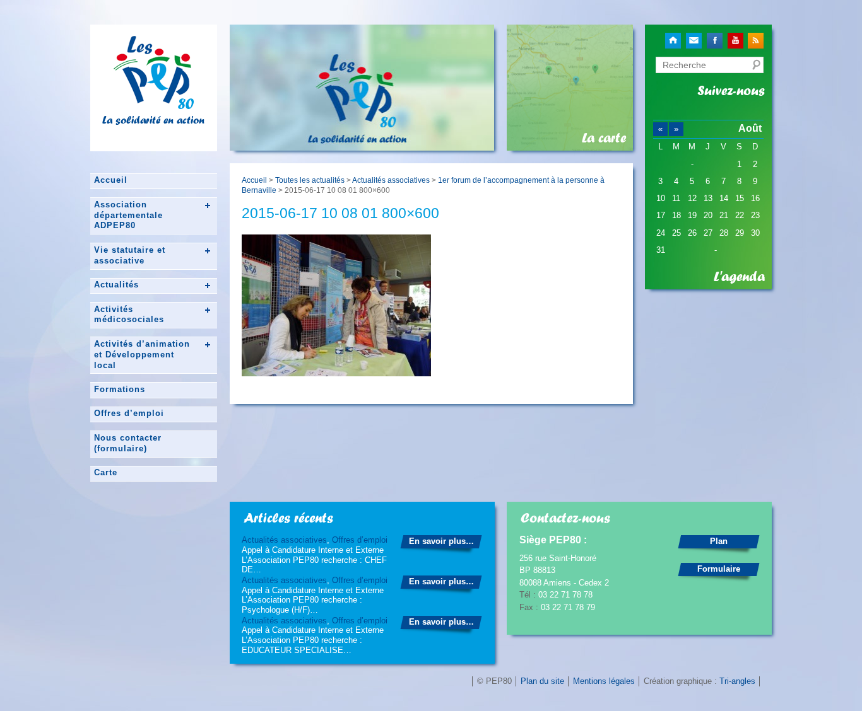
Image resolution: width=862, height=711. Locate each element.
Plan (719, 541)
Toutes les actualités (310, 180)
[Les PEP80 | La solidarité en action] (153, 104)
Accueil (110, 180)
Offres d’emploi (129, 413)
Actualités (116, 284)
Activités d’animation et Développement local (142, 354)
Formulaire (718, 569)
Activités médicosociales (129, 314)
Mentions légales (604, 681)
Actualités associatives (391, 180)
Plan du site (542, 681)
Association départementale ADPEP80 (128, 215)
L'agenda (739, 276)
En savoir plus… (441, 541)
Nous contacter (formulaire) (128, 443)
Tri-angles (737, 681)
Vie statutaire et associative (129, 255)
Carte (105, 472)
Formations (119, 389)
